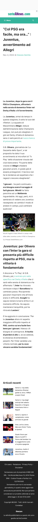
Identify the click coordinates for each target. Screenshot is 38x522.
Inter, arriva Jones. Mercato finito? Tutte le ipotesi (23, 427)
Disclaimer (19, 468)
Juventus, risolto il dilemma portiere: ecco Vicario (22, 451)
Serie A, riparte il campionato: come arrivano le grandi (22, 417)
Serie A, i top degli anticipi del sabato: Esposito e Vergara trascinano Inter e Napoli (22, 405)
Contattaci (19, 505)
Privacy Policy (27, 464)
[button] (33, 20)
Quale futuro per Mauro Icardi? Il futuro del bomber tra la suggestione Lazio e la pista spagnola (23, 439)
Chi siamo (8, 464)
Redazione (17, 464)
